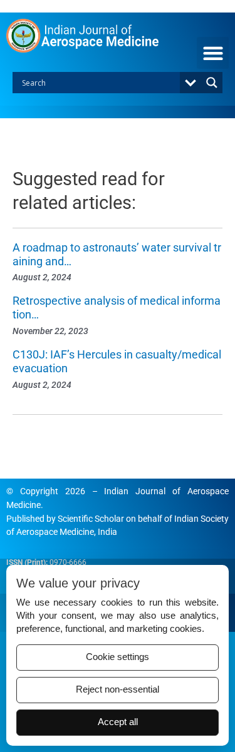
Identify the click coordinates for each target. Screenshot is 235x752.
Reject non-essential (117, 689)
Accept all (118, 722)
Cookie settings (117, 657)
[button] (213, 53)
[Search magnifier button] (211, 82)
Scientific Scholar (91, 519)
